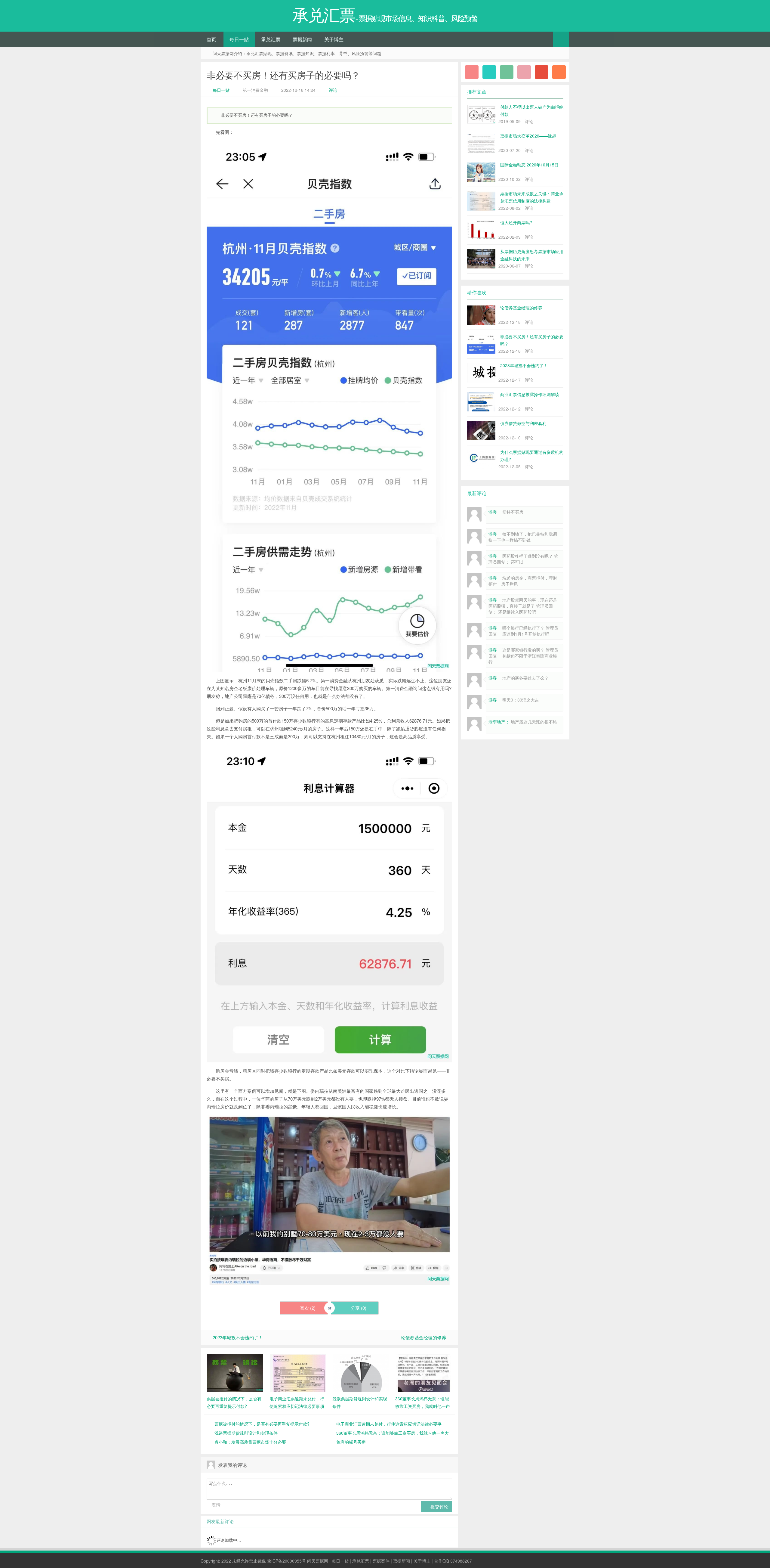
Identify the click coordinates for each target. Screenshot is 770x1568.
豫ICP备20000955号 (286, 1561)
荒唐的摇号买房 (351, 1442)
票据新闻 (302, 39)
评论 (333, 90)
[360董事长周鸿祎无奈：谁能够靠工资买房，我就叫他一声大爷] (423, 1372)
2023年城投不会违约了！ (238, 1337)
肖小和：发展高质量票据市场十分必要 (250, 1442)
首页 (211, 39)
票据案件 (381, 1561)
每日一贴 (239, 39)
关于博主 (333, 39)
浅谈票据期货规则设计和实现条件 (246, 1433)
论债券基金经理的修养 (423, 1337)
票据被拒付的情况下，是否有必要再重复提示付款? (262, 1424)
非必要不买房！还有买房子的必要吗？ (283, 74)
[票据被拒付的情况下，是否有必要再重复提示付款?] (235, 1372)
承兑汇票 (270, 39)
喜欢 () (307, 1308)
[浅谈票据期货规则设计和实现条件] (361, 1372)
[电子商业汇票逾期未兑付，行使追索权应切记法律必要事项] (298, 1372)
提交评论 (438, 1506)
